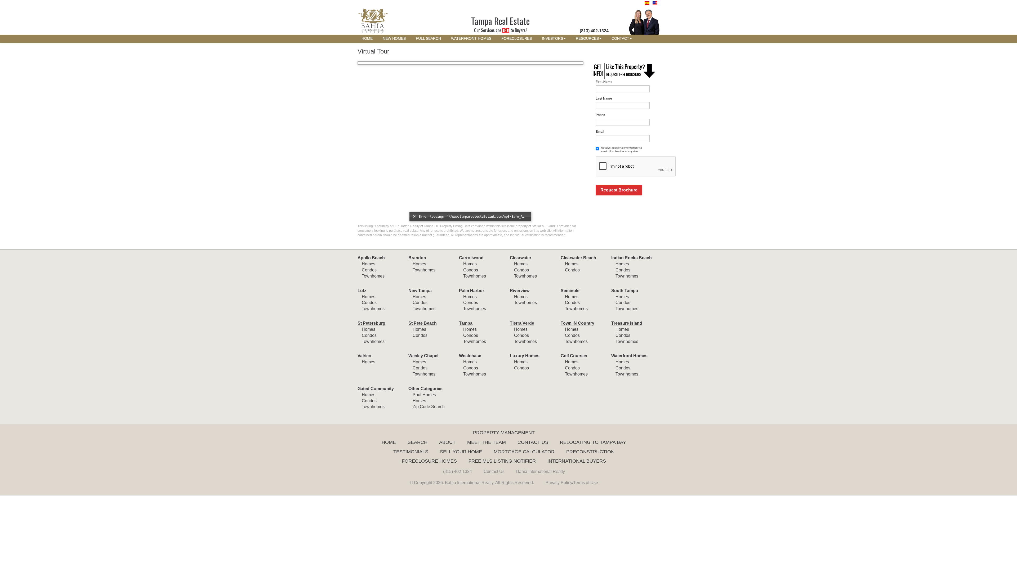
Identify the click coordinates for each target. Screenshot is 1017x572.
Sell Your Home (461, 451)
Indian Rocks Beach (631, 258)
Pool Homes (424, 394)
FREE (505, 30)
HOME (367, 39)
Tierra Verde (522, 323)
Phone (600, 115)
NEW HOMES (394, 39)
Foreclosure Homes (429, 461)
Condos (369, 270)
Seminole (570, 290)
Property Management (504, 432)
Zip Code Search (429, 406)
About (447, 442)
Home (389, 442)
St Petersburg (371, 323)
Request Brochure (618, 190)
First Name (604, 81)
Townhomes (373, 276)
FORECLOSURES (516, 39)
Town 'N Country (577, 323)
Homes (368, 264)
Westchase (470, 356)
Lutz (362, 290)
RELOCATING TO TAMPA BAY (593, 442)
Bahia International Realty (540, 471)
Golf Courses (574, 356)
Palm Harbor (471, 290)
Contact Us (533, 442)
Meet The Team (486, 442)
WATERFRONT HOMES (471, 39)
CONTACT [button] (620, 39)
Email (600, 131)
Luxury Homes (524, 356)
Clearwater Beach (578, 258)
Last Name (604, 98)
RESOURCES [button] (587, 39)
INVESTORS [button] (552, 39)
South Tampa (624, 290)
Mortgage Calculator (524, 451)
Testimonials (410, 451)
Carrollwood (471, 258)
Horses (419, 401)
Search (417, 442)
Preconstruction (590, 451)
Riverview (519, 290)
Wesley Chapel (423, 356)
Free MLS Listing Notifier (502, 461)
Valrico (364, 356)
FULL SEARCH (428, 39)
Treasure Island (626, 323)
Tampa (465, 323)
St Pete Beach (422, 323)
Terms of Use (585, 482)
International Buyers (576, 461)
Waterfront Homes (629, 356)
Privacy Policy (559, 482)
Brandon (417, 258)
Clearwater (520, 258)
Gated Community (376, 388)
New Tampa (420, 290)
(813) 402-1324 (457, 471)
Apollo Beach (371, 258)
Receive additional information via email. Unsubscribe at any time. (621, 149)
